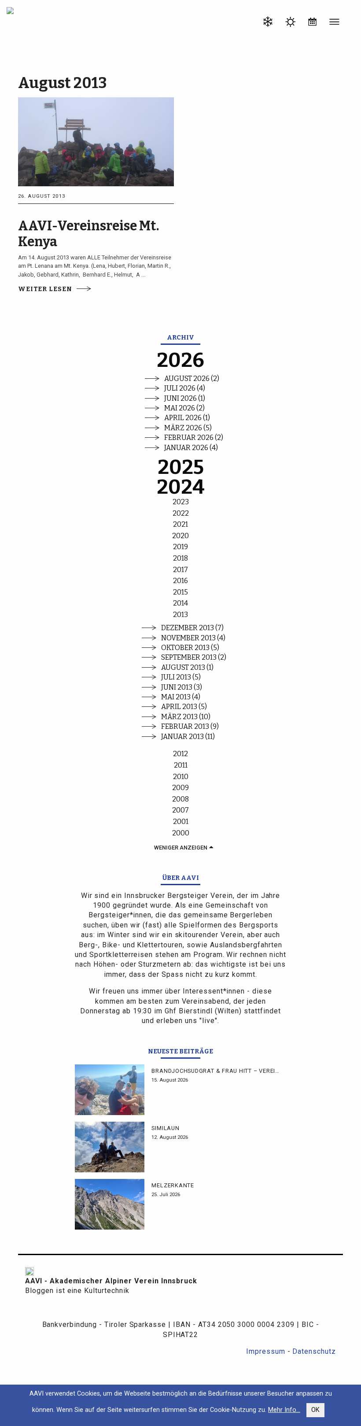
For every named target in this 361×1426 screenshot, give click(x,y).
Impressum (265, 1351)
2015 (180, 592)
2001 (180, 821)
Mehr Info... (284, 1410)
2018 (180, 558)
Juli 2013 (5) (181, 677)
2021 (180, 524)
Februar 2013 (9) (190, 726)
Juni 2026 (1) (184, 398)
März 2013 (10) (185, 717)
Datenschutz (314, 1351)
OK (315, 1410)
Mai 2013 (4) (180, 697)
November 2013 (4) (193, 638)
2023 (181, 502)
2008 (180, 799)
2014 (180, 603)
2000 (180, 833)
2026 (180, 360)
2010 (180, 776)
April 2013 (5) (184, 706)
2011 (181, 765)
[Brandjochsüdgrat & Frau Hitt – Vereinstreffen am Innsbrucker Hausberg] (109, 1089)
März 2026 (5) (188, 428)
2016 (180, 580)
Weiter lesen (45, 289)
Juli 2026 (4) (184, 388)
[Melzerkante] (109, 1204)
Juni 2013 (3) (181, 687)
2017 (180, 569)
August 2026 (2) (191, 378)
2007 (180, 810)
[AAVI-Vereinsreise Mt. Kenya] (96, 141)
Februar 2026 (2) (193, 437)
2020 (180, 536)
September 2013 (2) (193, 657)
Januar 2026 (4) (191, 447)
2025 (181, 467)
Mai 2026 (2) (184, 408)
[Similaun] (109, 1147)
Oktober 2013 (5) (190, 647)
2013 (180, 614)
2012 (180, 754)
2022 (181, 513)
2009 (180, 787)
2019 (180, 547)
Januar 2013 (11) (188, 736)
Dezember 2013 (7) (192, 628)
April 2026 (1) (187, 418)
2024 (181, 487)
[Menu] (334, 23)
